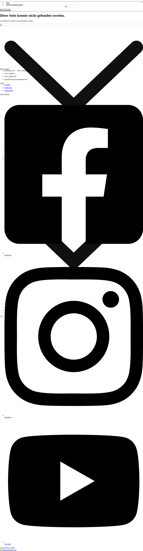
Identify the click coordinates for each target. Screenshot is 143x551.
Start (7, 3)
